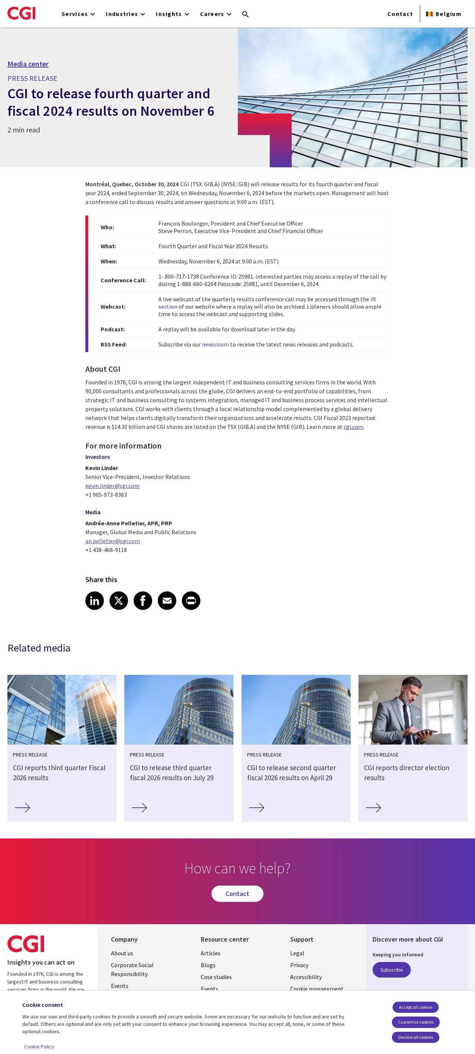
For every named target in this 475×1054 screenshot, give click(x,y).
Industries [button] (122, 13)
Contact (400, 13)
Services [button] (75, 13)
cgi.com (353, 426)
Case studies (216, 977)
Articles (210, 953)
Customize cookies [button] (415, 1022)
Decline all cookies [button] (415, 1037)
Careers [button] (212, 13)
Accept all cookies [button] (415, 1007)
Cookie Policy (39, 1046)
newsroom (215, 344)
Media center (28, 63)
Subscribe (391, 969)
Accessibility (306, 977)
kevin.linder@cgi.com (112, 485)
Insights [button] (169, 13)
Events (119, 985)
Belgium (449, 13)
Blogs (208, 965)
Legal (297, 953)
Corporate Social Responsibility (132, 969)
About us (122, 953)
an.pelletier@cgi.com (112, 541)
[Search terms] (245, 15)
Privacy (299, 965)
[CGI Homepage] (21, 13)
